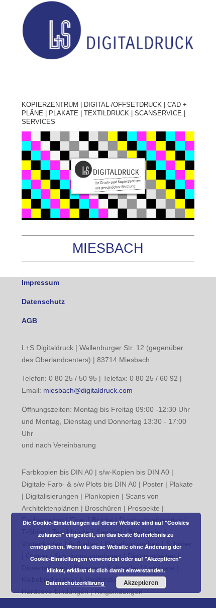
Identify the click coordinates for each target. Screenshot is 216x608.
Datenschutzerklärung (75, 582)
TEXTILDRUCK (106, 113)
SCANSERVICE (158, 113)
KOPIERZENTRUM (50, 104)
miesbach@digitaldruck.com (88, 390)
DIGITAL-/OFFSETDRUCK (123, 104)
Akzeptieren (141, 582)
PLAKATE (63, 113)
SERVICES (38, 121)
